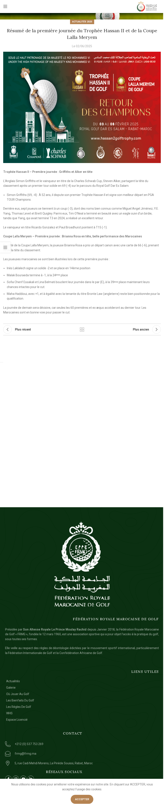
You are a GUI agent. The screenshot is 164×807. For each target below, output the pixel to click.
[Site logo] (147, 6)
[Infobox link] (50, 744)
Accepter (82, 799)
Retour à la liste (82, 329)
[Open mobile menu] (5, 6)
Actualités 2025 (82, 21)
